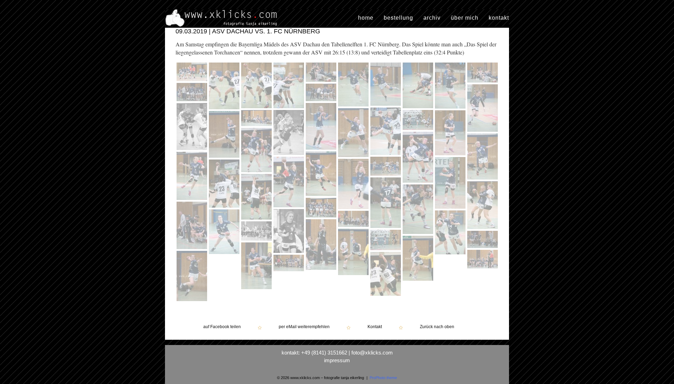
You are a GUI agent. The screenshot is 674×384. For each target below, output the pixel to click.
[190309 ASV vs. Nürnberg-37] (322, 208)
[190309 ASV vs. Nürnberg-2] (225, 87)
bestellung (398, 18)
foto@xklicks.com (372, 353)
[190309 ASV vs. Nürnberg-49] (257, 266)
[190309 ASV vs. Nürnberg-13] (483, 109)
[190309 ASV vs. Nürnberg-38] (193, 226)
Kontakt (375, 326)
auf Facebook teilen (222, 326)
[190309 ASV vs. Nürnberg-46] (386, 241)
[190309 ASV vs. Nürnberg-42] (354, 220)
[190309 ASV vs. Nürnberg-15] (322, 127)
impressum (337, 360)
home (366, 18)
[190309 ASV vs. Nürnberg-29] (386, 167)
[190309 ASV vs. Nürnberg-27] (193, 177)
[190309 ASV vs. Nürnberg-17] (354, 133)
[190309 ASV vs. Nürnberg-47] (483, 240)
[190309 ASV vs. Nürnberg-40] (224, 254)
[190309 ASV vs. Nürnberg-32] (225, 184)
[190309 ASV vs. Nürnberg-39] (289, 232)
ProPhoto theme (383, 378)
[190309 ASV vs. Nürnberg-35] (483, 206)
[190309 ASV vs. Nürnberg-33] (257, 197)
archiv (432, 18)
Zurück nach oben (437, 326)
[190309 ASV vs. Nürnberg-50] (482, 268)
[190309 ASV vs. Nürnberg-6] (354, 85)
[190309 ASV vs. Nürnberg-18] (257, 119)
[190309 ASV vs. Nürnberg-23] (257, 151)
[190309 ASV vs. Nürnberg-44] (257, 231)
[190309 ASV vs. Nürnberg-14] (193, 127)
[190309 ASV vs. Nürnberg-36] (419, 210)
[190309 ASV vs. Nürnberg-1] (193, 73)
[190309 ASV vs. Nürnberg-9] (451, 86)
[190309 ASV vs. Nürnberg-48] (419, 259)
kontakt (499, 18)
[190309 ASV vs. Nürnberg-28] (289, 183)
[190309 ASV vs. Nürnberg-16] (386, 132)
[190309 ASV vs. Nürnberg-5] (322, 73)
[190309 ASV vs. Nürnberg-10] (482, 82)
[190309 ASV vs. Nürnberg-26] (322, 174)
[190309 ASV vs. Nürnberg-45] (354, 253)
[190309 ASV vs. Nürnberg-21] (451, 133)
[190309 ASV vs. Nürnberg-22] (225, 135)
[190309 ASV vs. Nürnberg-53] (288, 271)
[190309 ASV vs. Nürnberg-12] (322, 93)
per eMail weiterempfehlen (304, 326)
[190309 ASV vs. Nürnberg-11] (193, 93)
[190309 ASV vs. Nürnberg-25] (483, 157)
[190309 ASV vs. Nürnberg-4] (289, 86)
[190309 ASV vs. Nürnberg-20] (418, 130)
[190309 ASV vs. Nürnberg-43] (322, 245)
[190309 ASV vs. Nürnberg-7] (386, 85)
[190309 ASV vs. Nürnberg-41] (451, 233)
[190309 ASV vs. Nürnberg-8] (419, 86)
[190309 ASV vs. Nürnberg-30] (450, 208)
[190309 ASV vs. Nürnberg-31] (354, 185)
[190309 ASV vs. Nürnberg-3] (257, 86)
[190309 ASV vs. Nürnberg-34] (386, 203)
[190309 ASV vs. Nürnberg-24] (419, 158)
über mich (464, 18)
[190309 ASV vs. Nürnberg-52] (386, 275)
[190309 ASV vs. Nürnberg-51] (193, 277)
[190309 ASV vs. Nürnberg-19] (289, 133)
